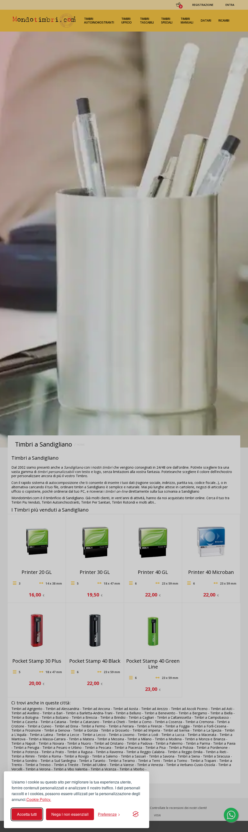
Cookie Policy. (38, 799)
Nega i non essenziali (70, 814)
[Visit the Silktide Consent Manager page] (135, 814)
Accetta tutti (27, 814)
